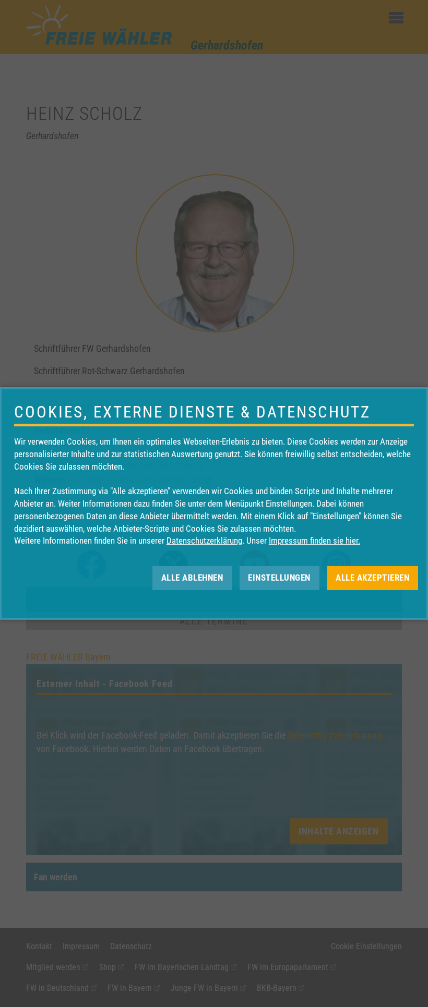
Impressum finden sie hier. (314, 540)
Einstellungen (279, 577)
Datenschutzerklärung (204, 540)
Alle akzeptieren (372, 577)
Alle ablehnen (192, 577)
